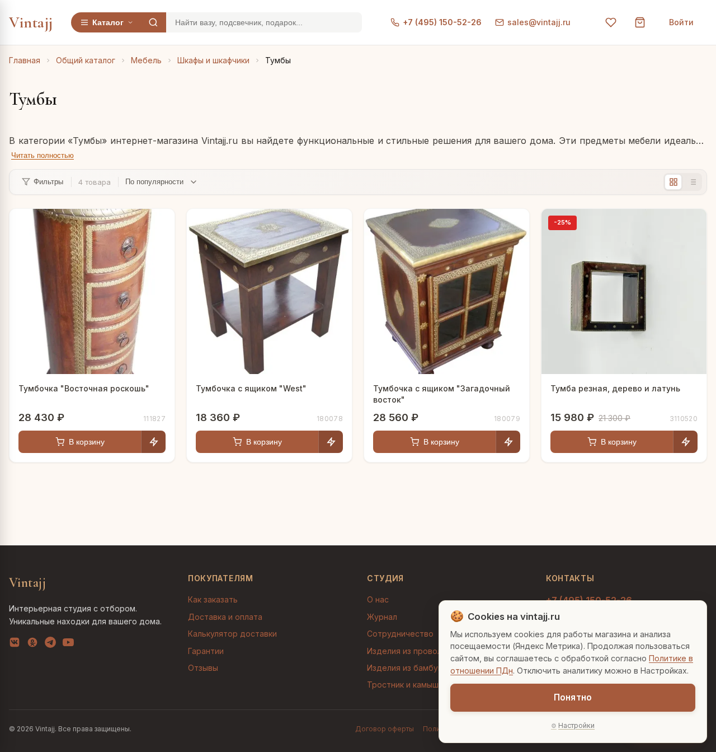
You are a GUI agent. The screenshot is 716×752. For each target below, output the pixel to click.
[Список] (692, 182)
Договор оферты (384, 729)
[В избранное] (158, 226)
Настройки (576, 725)
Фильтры (48, 182)
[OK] (32, 644)
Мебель (146, 60)
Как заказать (213, 599)
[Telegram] (50, 644)
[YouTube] (68, 644)
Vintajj (31, 22)
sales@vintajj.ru (539, 22)
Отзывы (203, 667)
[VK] (14, 644)
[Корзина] (639, 22)
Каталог (108, 22)
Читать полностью (42, 155)
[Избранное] (610, 22)
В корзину (87, 441)
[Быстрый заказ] (153, 442)
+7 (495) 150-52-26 (442, 22)
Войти (681, 22)
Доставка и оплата (225, 617)
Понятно (573, 697)
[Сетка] (673, 182)
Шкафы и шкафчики (213, 60)
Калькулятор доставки (232, 633)
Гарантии (206, 651)
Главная (24, 60)
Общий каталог (85, 60)
